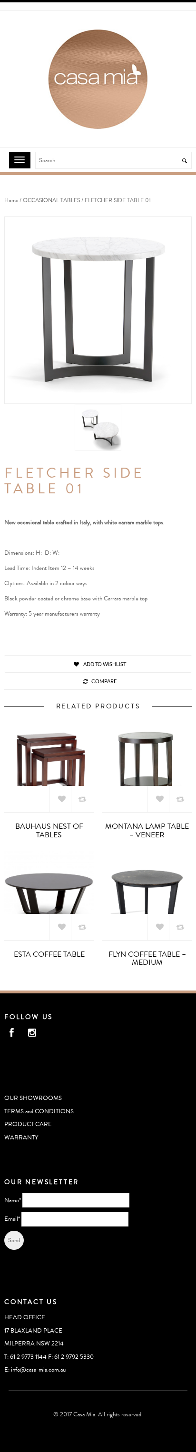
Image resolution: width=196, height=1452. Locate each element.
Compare (104, 681)
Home (11, 200)
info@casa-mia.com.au (38, 1369)
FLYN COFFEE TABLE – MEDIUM (147, 958)
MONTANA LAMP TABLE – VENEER (147, 830)
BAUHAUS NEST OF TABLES (49, 830)
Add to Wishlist (104, 664)
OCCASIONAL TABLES (51, 200)
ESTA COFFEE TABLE (49, 954)
